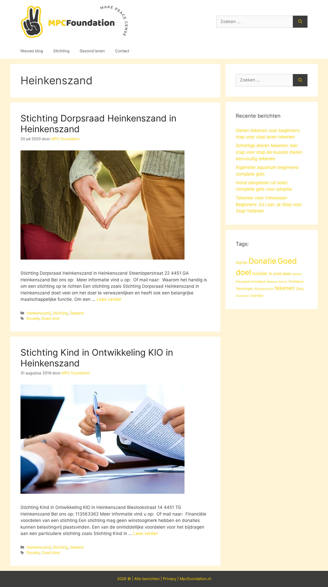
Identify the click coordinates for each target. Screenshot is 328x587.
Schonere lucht (263, 289)
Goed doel (50, 318)
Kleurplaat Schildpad (250, 281)
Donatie (32, 318)
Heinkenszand (38, 313)
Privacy (169, 578)
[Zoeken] (300, 22)
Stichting (61, 50)
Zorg (299, 288)
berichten (151, 578)
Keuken (297, 274)
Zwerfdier (256, 295)
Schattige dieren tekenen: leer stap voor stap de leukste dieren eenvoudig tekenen (269, 152)
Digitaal (241, 262)
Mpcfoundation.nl (195, 578)
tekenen (285, 288)
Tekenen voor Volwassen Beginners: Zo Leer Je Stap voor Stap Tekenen (269, 204)
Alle (138, 578)
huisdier (260, 273)
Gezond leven (92, 50)
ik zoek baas (280, 273)
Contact (122, 50)
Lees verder (109, 299)
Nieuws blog (31, 50)
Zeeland (77, 313)
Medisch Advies (276, 281)
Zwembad (242, 295)
